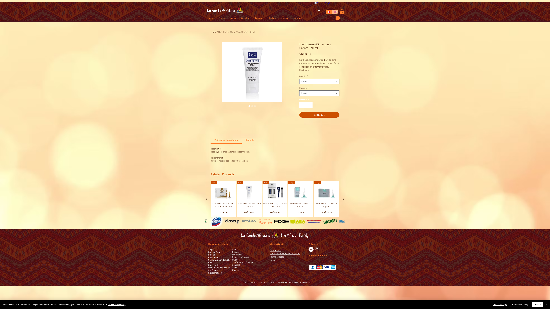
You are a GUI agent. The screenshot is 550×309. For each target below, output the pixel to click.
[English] (335, 12)
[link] (226, 139)
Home (213, 31)
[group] (275, 199)
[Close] (546, 304)
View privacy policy (116, 304)
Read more (304, 70)
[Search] (319, 12)
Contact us (275, 250)
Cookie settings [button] (500, 304)
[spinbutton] (306, 104)
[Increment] (310, 104)
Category (304, 88)
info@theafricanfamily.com (300, 282)
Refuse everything (519, 304)
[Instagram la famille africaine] (316, 249)
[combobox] (319, 81)
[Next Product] (343, 199)
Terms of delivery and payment (285, 253)
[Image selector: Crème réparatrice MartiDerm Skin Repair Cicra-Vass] (249, 106)
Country (303, 76)
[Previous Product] (206, 199)
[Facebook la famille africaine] (311, 249)
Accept (538, 304)
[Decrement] (302, 104)
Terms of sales (277, 256)
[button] (338, 18)
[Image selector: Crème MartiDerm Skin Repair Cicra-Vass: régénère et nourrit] (252, 106)
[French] (329, 12)
